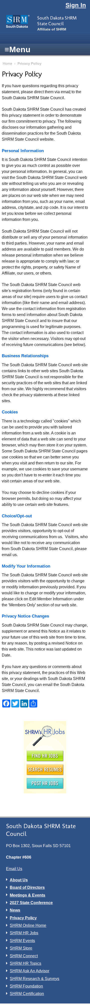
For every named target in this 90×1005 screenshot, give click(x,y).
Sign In (76, 5)
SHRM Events (22, 941)
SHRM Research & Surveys (34, 979)
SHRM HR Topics (25, 963)
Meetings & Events (27, 895)
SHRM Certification (27, 994)
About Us (19, 880)
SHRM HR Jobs (24, 933)
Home (7, 63)
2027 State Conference (31, 903)
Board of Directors (27, 887)
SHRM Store (21, 948)
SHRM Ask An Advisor (29, 971)
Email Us (14, 869)
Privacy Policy (23, 918)
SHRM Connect (24, 956)
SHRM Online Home (28, 925)
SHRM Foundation (26, 986)
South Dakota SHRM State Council (56, 20)
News (15, 910)
